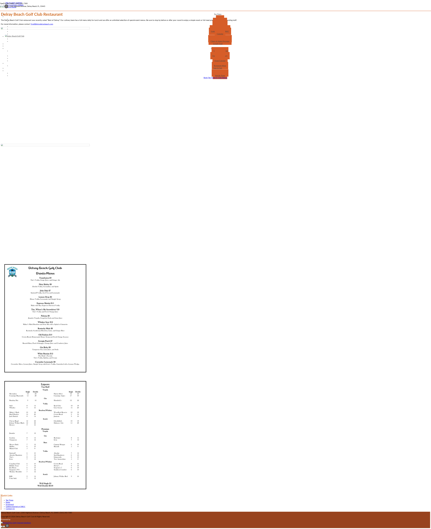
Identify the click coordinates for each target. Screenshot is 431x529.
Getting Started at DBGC (15, 507)
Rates (8, 502)
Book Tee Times (210, 78)
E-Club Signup (221, 78)
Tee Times (9, 500)
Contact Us (10, 509)
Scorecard (10, 504)
